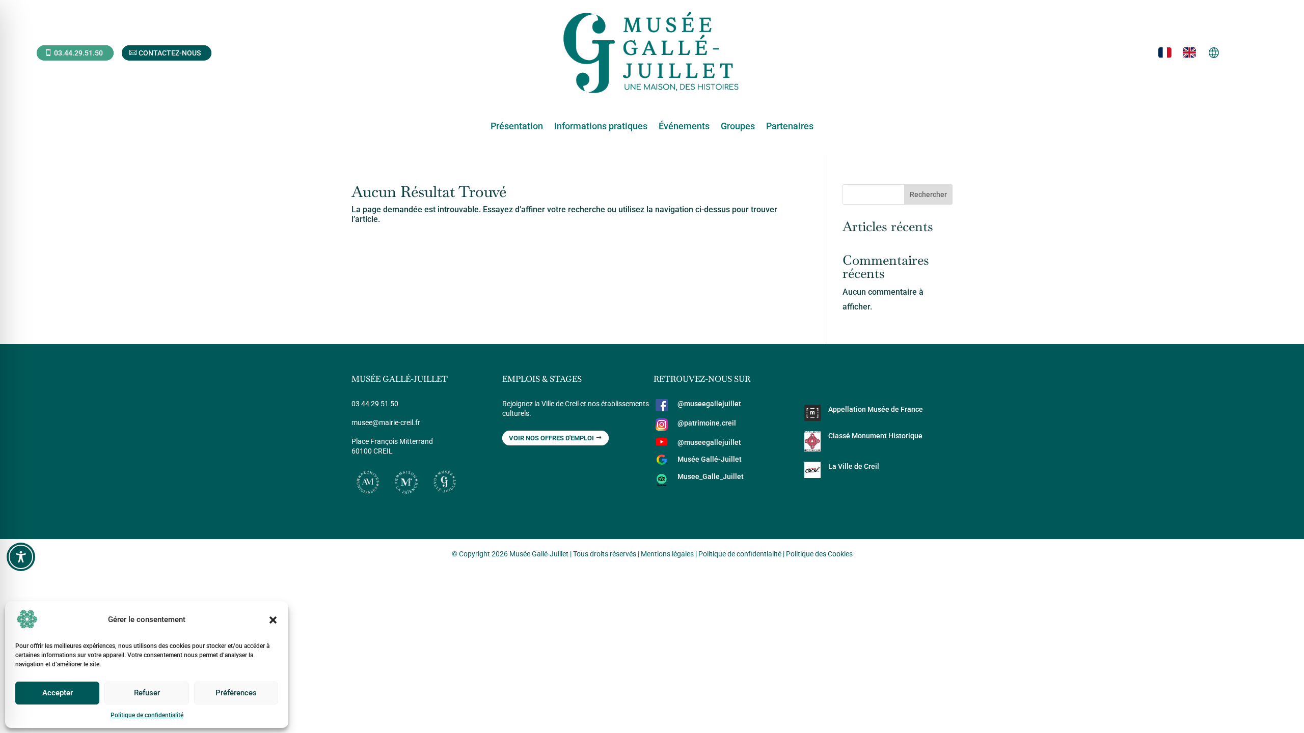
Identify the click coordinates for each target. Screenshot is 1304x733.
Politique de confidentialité (147, 715)
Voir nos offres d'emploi (551, 438)
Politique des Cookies (819, 554)
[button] (273, 620)
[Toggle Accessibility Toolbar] (21, 557)
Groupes (738, 127)
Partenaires (789, 127)
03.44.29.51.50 (78, 53)
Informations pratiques (600, 127)
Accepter (57, 692)
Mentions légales (667, 554)
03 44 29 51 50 (374, 404)
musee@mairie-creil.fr (385, 422)
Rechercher (928, 194)
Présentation (517, 127)
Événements (684, 127)
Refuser (147, 692)
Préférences (236, 692)
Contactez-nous (170, 53)
